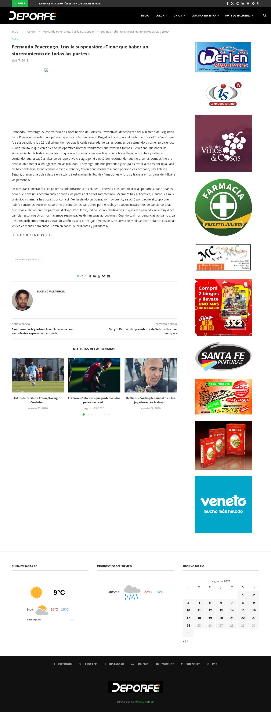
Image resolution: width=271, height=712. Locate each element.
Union (178, 15)
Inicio (145, 15)
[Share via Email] (108, 276)
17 (188, 618)
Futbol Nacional (237, 15)
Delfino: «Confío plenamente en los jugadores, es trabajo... (150, 400)
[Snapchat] (253, 3)
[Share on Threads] (98, 276)
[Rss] (258, 3)
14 (232, 610)
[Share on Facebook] (86, 276)
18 (199, 618)
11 (199, 610)
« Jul (185, 641)
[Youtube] (248, 3)
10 (188, 610)
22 (243, 618)
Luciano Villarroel (51, 291)
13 (221, 610)
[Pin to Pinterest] (94, 276)
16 (254, 610)
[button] (31, 3)
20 (221, 618)
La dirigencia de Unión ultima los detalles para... (71, 3)
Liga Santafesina (203, 15)
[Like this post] (81, 276)
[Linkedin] (243, 3)
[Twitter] (232, 3)
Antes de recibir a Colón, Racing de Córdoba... (38, 400)
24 (188, 625)
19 (210, 618)
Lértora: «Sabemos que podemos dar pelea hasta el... (94, 400)
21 (232, 618)
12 (210, 610)
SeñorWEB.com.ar (142, 702)
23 (254, 618)
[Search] (265, 15)
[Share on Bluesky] (103, 276)
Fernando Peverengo (27, 259)
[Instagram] (237, 3)
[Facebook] (227, 3)
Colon (160, 15)
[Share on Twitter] (89, 276)
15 (243, 610)
